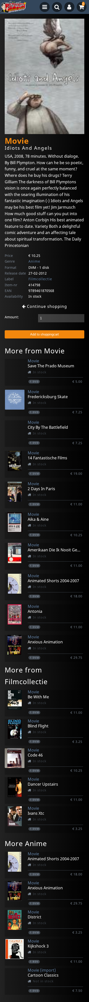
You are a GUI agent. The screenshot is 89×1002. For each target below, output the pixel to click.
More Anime (26, 843)
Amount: (12, 317)
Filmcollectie (40, 279)
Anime (34, 261)
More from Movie (35, 350)
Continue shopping (46, 306)
